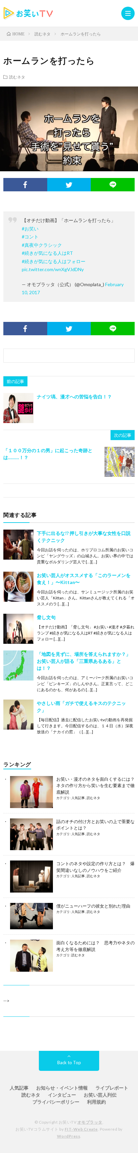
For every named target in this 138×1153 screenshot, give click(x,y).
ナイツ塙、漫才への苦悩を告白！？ (74, 396)
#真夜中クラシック (42, 245)
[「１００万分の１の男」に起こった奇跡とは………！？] (120, 462)
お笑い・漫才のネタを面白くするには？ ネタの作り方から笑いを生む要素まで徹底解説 (95, 785)
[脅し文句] (18, 629)
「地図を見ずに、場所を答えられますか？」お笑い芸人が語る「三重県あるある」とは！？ (84, 661)
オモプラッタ (89, 1122)
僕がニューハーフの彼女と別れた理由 (93, 906)
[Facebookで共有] (25, 184)
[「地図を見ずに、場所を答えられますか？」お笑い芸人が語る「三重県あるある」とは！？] (18, 665)
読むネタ (17, 77)
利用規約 (96, 1102)
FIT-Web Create (81, 1129)
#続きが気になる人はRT (47, 253)
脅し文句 (46, 617)
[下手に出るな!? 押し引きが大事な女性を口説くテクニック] (18, 545)
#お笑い (30, 228)
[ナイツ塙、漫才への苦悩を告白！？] (18, 408)
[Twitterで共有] (69, 184)
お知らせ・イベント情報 (62, 1088)
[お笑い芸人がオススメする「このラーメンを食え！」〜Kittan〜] (18, 587)
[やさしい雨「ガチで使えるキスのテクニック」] (18, 715)
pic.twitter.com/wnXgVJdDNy (53, 269)
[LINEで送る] (113, 184)
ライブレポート (111, 1088)
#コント (30, 236)
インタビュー (62, 1095)
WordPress (68, 1136)
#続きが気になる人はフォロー (53, 261)
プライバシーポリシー (55, 1102)
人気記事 (78, 798)
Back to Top (69, 1062)
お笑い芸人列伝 (100, 1095)
